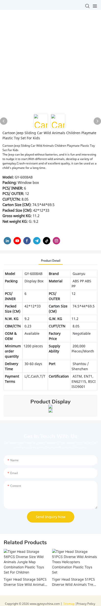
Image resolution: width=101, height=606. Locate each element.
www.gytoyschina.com (45, 604)
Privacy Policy (86, 604)
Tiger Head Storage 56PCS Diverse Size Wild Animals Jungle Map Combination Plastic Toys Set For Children (25, 582)
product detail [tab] (50, 260)
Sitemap (69, 604)
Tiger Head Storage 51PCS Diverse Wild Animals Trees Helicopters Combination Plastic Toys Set (74, 582)
